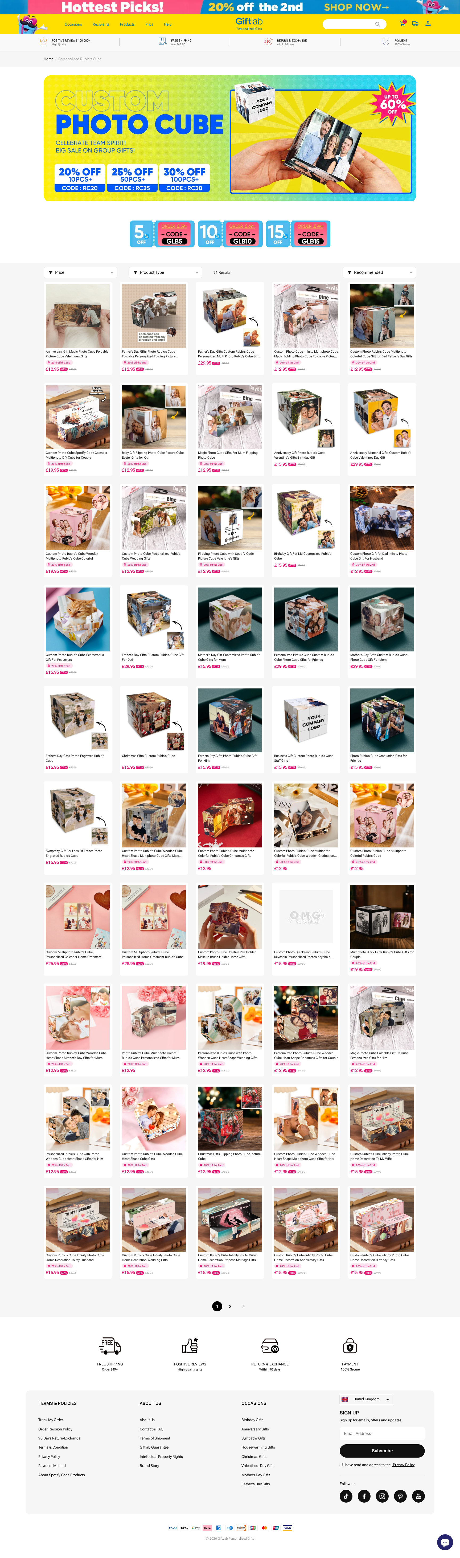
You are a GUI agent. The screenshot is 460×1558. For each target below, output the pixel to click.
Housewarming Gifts (258, 1447)
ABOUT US (150, 1403)
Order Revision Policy (55, 1429)
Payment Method (52, 1465)
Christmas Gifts (253, 1456)
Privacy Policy (49, 1456)
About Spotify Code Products (61, 1475)
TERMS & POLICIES (57, 1403)
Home (49, 59)
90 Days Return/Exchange (59, 1438)
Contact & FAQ (151, 1429)
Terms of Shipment (155, 1438)
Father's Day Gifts (255, 1484)
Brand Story (149, 1465)
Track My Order (50, 1420)
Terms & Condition (53, 1447)
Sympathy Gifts (253, 1438)
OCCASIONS (253, 1403)
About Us (147, 1420)
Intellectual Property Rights (161, 1456)
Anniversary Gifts (255, 1429)
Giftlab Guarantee (154, 1447)
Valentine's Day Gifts (257, 1465)
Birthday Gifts (252, 1420)
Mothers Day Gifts (255, 1475)
